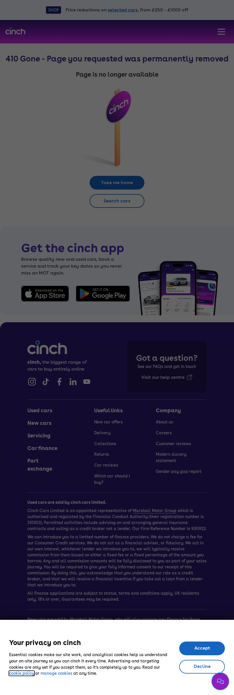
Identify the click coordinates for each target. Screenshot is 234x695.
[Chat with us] (220, 681)
